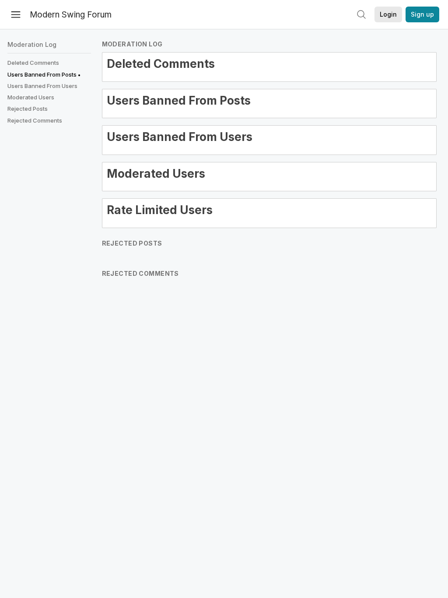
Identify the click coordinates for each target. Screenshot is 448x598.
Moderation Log (31, 44)
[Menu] (15, 14)
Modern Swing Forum (71, 14)
